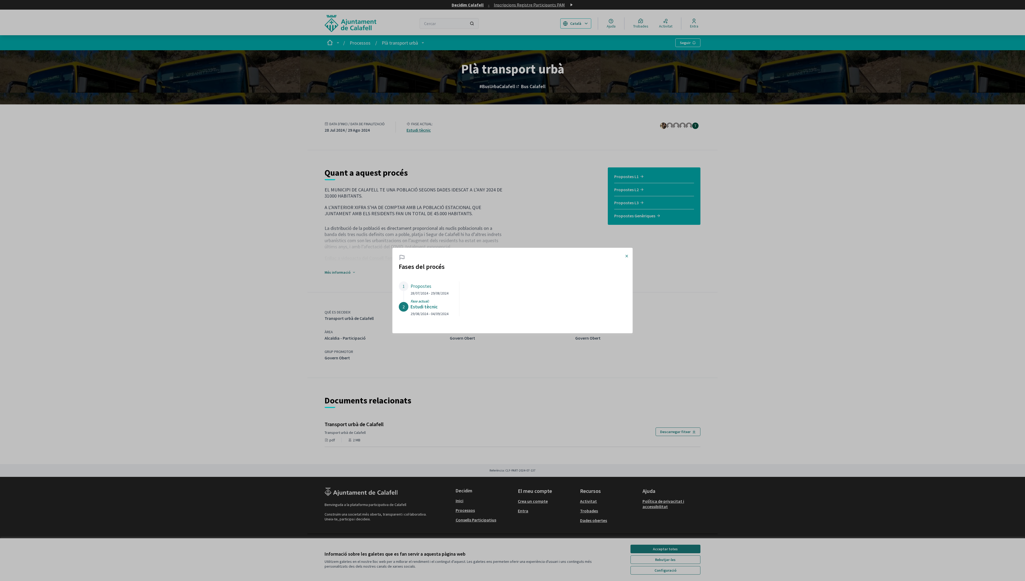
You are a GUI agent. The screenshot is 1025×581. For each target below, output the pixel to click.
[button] (423, 288)
